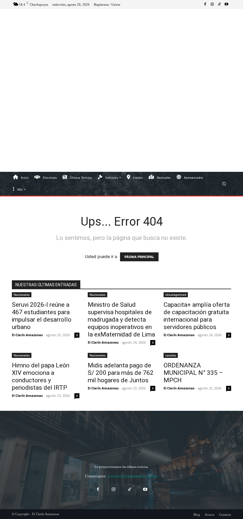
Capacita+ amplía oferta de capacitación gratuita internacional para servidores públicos (197, 316)
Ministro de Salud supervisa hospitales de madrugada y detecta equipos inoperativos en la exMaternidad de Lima (121, 319)
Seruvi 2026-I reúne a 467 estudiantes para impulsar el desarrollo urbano (41, 316)
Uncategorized (175, 294)
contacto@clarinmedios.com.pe (132, 476)
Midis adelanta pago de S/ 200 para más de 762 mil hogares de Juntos (121, 373)
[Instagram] (212, 4)
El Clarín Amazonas (27, 335)
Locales (170, 355)
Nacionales (22, 294)
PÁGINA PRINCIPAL (139, 257)
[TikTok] (219, 4)
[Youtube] (226, 4)
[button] (224, 183)
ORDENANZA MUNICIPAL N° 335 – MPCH (193, 373)
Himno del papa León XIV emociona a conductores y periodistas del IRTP (40, 376)
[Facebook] (205, 4)
